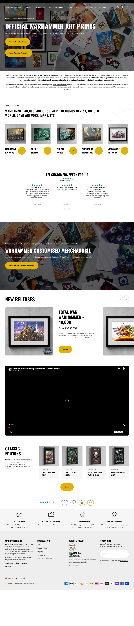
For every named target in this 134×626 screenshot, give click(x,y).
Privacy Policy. (106, 563)
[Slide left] (116, 111)
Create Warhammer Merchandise (18, 53)
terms (62, 525)
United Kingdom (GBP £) (16, 578)
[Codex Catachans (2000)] (72, 456)
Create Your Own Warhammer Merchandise (21, 265)
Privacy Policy (41, 555)
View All (67, 487)
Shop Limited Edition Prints (17, 42)
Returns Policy (42, 548)
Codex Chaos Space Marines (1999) (95, 473)
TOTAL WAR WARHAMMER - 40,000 (71, 317)
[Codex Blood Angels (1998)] (49, 456)
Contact (39, 544)
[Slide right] (125, 111)
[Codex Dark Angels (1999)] (119, 456)
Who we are (8, 567)
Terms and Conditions (44, 559)
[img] (67, 178)
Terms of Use (124, 560)
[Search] (118, 7)
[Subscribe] (125, 554)
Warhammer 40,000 (103, 75)
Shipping (40, 552)
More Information (74, 566)
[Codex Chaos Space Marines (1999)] (96, 456)
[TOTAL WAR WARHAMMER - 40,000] (29, 331)
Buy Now (65, 349)
